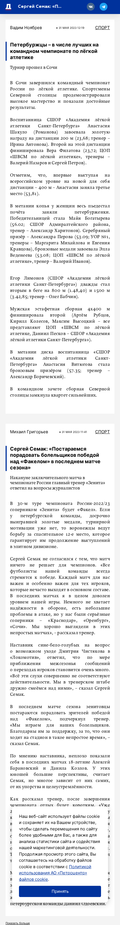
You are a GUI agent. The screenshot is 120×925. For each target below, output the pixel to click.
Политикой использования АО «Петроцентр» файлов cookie (55, 873)
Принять (60, 891)
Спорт (102, 27)
